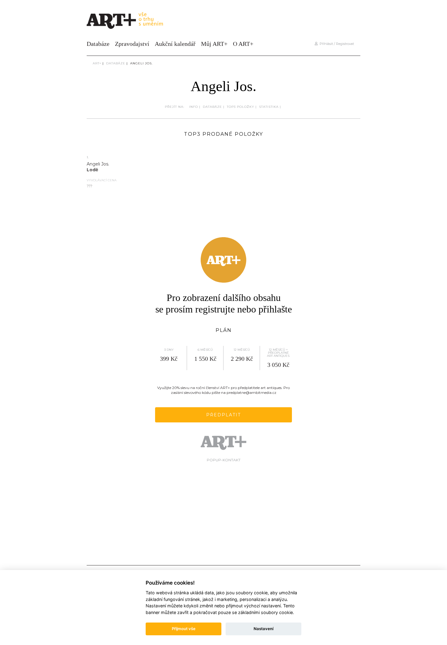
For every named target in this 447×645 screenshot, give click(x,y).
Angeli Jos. (141, 63)
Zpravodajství (132, 43)
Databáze (98, 43)
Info (193, 107)
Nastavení (263, 628)
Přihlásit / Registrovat (336, 44)
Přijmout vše (184, 628)
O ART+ (243, 43)
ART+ (97, 63)
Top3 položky (240, 107)
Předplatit (223, 415)
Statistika (269, 107)
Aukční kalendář (175, 43)
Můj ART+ (214, 43)
